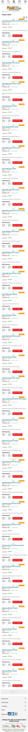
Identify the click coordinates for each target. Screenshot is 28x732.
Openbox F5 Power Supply (9, 671)
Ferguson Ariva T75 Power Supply (11, 524)
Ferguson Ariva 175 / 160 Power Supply (13, 545)
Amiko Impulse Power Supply (10, 126)
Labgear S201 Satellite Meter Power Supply (14, 398)
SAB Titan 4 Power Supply (9, 357)
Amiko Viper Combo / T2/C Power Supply (13, 210)
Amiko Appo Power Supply (9, 106)
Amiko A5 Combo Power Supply (11, 378)
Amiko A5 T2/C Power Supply (10, 440)
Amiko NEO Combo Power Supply (11, 147)
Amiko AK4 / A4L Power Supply (10, 189)
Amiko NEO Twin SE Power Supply (11, 273)
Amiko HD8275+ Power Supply (10, 252)
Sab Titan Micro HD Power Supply (11, 566)
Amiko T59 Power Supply (9, 315)
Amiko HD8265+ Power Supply (10, 231)
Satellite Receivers (15, 11)
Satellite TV (8, 11)
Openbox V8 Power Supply (9, 629)
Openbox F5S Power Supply (9, 650)
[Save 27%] (13, 606)
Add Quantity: (6, 33)
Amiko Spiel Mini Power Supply (11, 62)
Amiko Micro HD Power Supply (10, 41)
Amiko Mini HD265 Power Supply (11, 336)
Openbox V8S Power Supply (10, 608)
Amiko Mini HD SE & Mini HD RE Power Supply (14, 21)
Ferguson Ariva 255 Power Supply (11, 503)
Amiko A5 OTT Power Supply (10, 419)
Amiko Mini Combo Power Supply (11, 83)
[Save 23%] (13, 19)
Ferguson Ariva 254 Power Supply (11, 482)
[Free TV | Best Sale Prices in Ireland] (14, 7)
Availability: (4, 27)
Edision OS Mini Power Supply (10, 587)
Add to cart (17, 35)
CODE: (3, 22)
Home (3, 11)
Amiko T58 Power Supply (9, 168)
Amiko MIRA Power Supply (9, 294)
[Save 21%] (13, 167)
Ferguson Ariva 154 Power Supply (11, 461)
